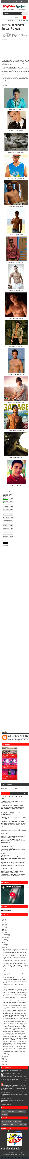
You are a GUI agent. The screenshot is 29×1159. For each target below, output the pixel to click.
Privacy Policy (21, 1111)
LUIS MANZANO (24, 35)
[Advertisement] (14, 50)
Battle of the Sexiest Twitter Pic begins (12, 950)
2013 (3, 930)
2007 (3, 1064)
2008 (3, 1063)
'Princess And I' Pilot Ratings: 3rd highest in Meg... (14, 1000)
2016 (3, 926)
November (5, 935)
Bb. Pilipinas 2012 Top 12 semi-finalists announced (14, 1013)
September (6, 939)
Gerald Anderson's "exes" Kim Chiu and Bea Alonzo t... (15, 990)
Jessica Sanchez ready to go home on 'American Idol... (15, 995)
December (5, 934)
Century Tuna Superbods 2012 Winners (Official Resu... (15, 1021)
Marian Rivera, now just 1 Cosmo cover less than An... (15, 1038)
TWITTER (14, 36)
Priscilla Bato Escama (8, 1084)
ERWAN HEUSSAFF (6, 35)
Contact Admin (11, 1111)
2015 (3, 927)
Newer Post (4, 788)
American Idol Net (6, 1121)
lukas (4, 1070)
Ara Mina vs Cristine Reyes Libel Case (11, 999)
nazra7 (4, 1075)
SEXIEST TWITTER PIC (6, 36)
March (5, 1053)
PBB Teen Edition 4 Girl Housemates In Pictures (14, 1033)
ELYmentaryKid (17, 1121)
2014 (3, 929)
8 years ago (18, 1073)
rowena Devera (6, 1094)
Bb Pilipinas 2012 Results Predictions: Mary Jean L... (15, 1016)
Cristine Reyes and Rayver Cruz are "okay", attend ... (15, 979)
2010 (3, 1059)
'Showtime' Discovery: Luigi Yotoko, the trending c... (14, 1046)
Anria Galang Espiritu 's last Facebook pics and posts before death (13, 1080)
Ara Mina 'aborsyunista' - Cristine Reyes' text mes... (14, 994)
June (4, 944)
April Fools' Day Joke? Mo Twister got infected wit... (14, 1051)
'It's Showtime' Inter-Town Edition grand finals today (14, 963)
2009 (3, 1061)
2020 (3, 919)
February (5, 1054)
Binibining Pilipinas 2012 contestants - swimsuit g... (14, 1031)
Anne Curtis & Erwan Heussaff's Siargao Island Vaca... (15, 1041)
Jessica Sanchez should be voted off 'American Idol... (15, 954)
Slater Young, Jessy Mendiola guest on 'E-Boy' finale (15, 1025)
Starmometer (22, 1124)
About (9, 1)
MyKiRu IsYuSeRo (18, 1152)
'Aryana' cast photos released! (10, 982)
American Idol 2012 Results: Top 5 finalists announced (15, 965)
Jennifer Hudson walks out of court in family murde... (15, 981)
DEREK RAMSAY (5, 34)
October (5, 937)
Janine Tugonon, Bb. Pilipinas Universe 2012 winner (14, 1010)
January (5, 1056)
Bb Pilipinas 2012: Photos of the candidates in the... (14, 1028)
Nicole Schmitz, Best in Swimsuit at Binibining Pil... (14, 1015)
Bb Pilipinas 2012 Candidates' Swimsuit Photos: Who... (15, 1035)
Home (5, 1)
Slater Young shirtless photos (9, 1049)
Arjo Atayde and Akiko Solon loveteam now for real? (14, 1005)
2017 (3, 924)
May (4, 945)
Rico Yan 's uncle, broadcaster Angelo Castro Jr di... (14, 1044)
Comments (5, 545)
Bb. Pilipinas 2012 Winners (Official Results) (13, 1012)
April (4, 947)
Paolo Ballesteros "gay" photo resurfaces (8, 1073)
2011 (3, 1058)
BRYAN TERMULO (15, 33)
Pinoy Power (13, 1124)
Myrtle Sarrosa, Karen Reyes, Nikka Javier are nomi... (15, 952)
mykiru (5, 1100)
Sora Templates (11, 1154)
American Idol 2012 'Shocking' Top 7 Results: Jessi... (15, 1023)
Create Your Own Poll (7, 546)
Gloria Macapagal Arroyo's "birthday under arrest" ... (14, 1043)
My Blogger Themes (21, 1154)
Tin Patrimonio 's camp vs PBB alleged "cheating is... (15, 1048)
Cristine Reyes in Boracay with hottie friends (13, 984)
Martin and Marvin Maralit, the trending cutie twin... (14, 1026)
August (5, 940)
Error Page (21, 1)
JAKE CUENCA (17, 35)
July (4, 942)
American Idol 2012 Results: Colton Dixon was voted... (15, 992)
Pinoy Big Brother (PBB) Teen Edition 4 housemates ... (15, 1039)
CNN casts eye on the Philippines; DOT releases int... (15, 949)
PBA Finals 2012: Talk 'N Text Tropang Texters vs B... (15, 977)
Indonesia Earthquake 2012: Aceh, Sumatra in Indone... (15, 1029)
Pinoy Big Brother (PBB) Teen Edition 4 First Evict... (15, 955)
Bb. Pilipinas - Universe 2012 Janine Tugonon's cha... (15, 997)
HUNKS (12, 35)
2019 (3, 920)
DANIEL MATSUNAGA (23, 33)
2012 (3, 932)
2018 (3, 922)
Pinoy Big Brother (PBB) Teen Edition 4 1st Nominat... (15, 989)
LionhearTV (5, 1124)
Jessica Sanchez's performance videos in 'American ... (15, 976)
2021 (3, 917)
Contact (15, 1)
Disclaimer (4, 1114)
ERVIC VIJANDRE (19, 34)
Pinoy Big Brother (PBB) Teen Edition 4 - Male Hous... (15, 1036)
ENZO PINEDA (12, 34)
